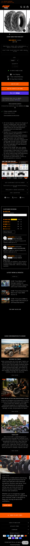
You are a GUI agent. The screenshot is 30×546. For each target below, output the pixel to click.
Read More (15, 375)
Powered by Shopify (15, 544)
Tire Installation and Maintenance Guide (15, 186)
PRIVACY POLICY (14, 533)
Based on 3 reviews (8, 213)
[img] (11, 237)
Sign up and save (14, 522)
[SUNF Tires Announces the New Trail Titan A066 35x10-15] (5, 293)
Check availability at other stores (11, 115)
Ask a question (15, 192)
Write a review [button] (15, 215)
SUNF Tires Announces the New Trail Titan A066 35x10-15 (19, 292)
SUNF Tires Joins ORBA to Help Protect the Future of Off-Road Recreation (19, 300)
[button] (12, 40)
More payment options (15, 103)
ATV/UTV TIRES (14, 526)
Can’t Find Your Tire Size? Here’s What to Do (14, 51)
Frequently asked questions (15, 189)
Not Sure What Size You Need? (15, 182)
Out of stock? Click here (15, 88)
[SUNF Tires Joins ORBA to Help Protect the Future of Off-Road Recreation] (5, 300)
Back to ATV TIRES (16, 515)
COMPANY (15, 529)
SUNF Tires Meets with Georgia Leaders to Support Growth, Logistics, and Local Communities (19, 284)
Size (14, 57)
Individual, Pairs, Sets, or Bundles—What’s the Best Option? (15, 47)
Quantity (15, 63)
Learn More (7, 505)
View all (15, 276)
